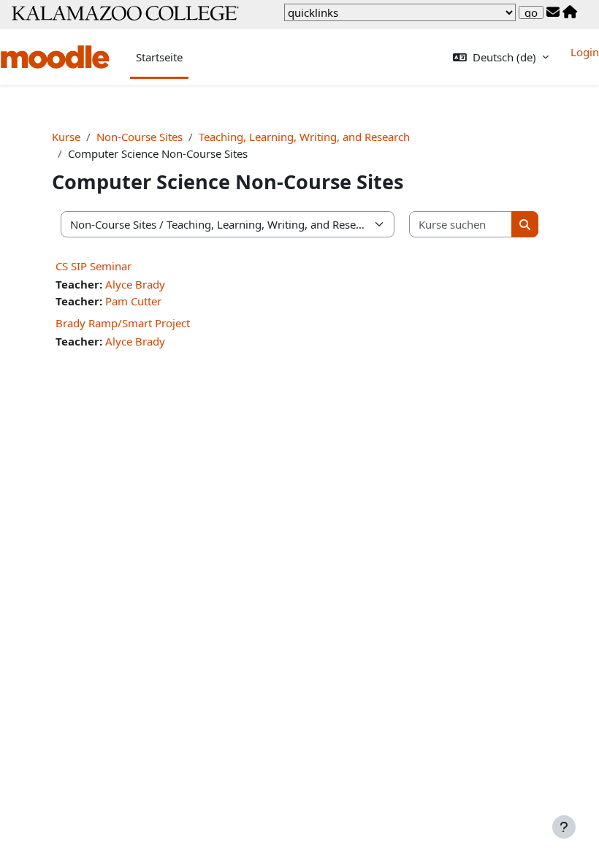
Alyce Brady (135, 284)
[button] (500, 57)
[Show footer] (564, 827)
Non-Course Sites (139, 136)
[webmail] (553, 12)
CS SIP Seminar (93, 266)
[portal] (569, 12)
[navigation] (400, 12)
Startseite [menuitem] (159, 57)
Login (585, 52)
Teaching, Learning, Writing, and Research (304, 136)
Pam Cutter (133, 301)
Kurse (66, 136)
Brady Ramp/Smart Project (123, 323)
